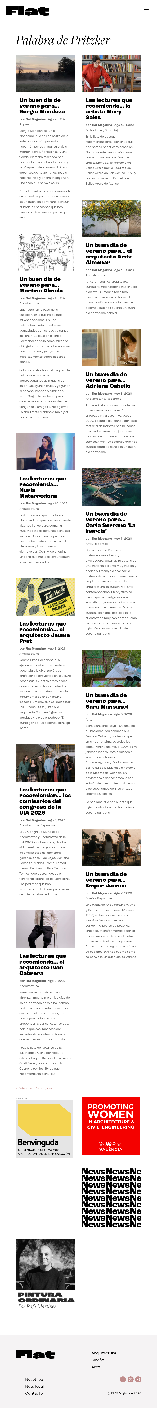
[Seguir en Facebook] (123, 1379)
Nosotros (34, 1380)
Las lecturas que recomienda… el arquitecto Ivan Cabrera (42, 965)
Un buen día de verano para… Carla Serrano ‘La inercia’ (110, 522)
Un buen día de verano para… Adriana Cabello (108, 380)
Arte (89, 544)
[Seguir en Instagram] (138, 1379)
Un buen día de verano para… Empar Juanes (106, 880)
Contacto (34, 1394)
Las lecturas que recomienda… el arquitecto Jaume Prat (44, 632)
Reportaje (26, 124)
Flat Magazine (36, 119)
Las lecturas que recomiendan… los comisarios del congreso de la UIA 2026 (45, 801)
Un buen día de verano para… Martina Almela (41, 285)
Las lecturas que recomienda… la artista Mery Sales (109, 109)
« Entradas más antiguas (34, 1088)
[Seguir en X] (131, 1379)
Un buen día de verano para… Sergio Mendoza (42, 106)
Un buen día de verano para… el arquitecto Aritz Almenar (109, 254)
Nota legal (34, 1387)
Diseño (91, 898)
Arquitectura (29, 303)
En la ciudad (94, 130)
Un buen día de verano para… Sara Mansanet (107, 701)
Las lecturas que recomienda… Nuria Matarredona (42, 487)
